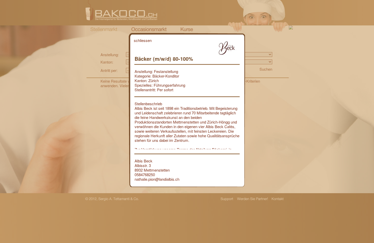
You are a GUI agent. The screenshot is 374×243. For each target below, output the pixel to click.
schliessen (143, 40)
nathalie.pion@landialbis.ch (157, 179)
